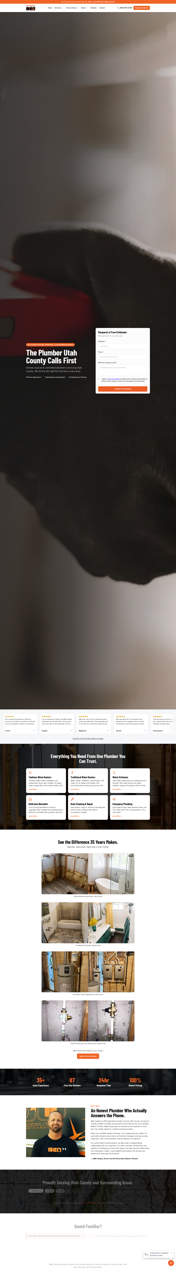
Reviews (94, 8)
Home (50, 8)
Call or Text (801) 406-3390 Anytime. (101, 2)
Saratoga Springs (94, 1195)
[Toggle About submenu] (87, 8)
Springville (74, 1190)
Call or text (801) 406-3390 (90, 1202)
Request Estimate (141, 8)
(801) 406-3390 (126, 8)
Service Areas (71, 8)
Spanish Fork (37, 1190)
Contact (102, 8)
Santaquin (125, 1190)
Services (58, 8)
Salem (112, 1190)
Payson (100, 1190)
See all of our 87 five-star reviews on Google (88, 738)
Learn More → (34, 789)
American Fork (140, 1190)
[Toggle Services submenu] (62, 8)
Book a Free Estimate (88, 1056)
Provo (51, 1190)
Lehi (79, 1195)
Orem (61, 1190)
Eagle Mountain (112, 1195)
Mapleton (88, 1190)
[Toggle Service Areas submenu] (78, 8)
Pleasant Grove (65, 1195)
